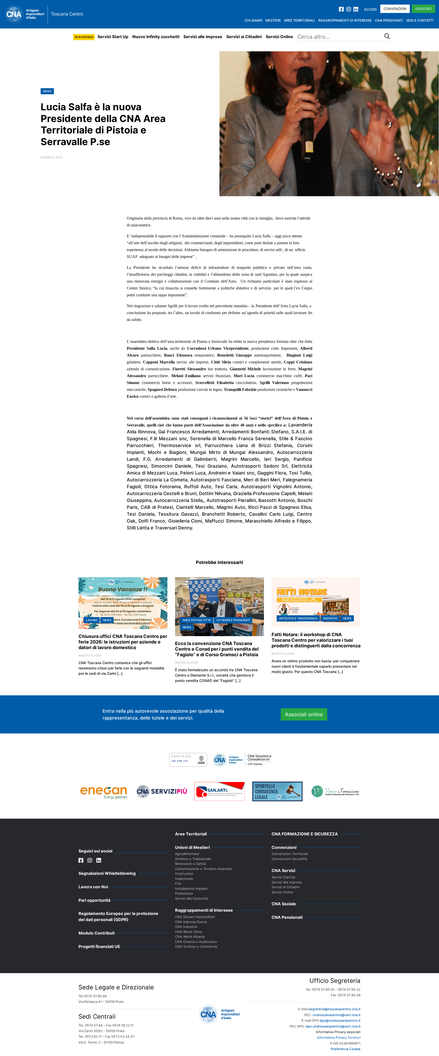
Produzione (184, 893)
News (47, 91)
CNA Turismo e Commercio (196, 946)
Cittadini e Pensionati (233, 620)
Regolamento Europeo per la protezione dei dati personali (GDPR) (118, 916)
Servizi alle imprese (202, 36)
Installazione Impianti (191, 888)
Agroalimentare (187, 854)
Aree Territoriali (299, 20)
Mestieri (273, 20)
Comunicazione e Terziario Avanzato (203, 869)
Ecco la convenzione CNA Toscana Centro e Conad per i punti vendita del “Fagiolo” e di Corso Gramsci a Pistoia (217, 649)
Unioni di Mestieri (192, 847)
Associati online (304, 714)
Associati (423, 9)
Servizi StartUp (283, 877)
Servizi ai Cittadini (244, 36)
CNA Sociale (284, 903)
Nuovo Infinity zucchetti (155, 36)
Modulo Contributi (97, 933)
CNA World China (188, 932)
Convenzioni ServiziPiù (289, 859)
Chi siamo (253, 20)
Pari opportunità (95, 900)
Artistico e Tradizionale (298, 618)
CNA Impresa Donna (191, 922)
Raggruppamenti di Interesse (345, 20)
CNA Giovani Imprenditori (195, 917)
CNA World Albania (190, 937)
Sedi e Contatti (420, 20)
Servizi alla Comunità (191, 898)
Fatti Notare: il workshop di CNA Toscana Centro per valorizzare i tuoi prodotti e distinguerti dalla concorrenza (316, 640)
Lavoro (91, 620)
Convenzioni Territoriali (290, 854)
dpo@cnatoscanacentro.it (340, 1020)
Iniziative (330, 618)
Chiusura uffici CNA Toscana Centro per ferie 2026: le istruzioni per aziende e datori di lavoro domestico (123, 642)
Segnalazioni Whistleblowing (107, 873)
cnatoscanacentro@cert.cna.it (336, 1015)
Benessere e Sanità (190, 864)
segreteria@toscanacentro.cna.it (334, 1009)
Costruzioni (184, 873)
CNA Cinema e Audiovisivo (196, 942)
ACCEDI (370, 9)
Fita (178, 883)
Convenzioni (395, 9)
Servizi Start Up (113, 36)
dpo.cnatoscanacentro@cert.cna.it (333, 1026)
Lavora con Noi (93, 886)
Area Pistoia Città (197, 620)
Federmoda (184, 879)
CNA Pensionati (389, 20)
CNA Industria (186, 927)
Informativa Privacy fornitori (338, 1037)
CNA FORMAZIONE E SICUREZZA (305, 833)
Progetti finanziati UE (99, 946)
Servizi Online (279, 36)
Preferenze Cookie (345, 1049)
